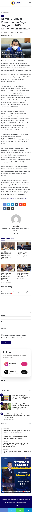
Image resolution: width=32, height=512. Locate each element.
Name (3, 315)
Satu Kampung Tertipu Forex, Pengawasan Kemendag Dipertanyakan (6, 276)
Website (3, 328)
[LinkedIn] (12, 204)
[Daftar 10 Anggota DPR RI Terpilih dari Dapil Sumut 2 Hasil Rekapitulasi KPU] (6, 398)
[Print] (12, 208)
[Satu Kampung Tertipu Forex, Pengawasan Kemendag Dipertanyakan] (8, 268)
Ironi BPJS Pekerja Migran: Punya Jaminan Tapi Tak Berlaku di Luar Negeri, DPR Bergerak (17, 415)
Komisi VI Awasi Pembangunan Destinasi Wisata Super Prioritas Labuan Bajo (7, 255)
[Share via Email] (8, 208)
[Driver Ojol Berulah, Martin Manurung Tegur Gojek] (24, 268)
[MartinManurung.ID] (16, 3)
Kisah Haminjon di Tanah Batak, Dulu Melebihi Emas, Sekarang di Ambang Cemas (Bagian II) (21, 406)
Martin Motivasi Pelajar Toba (22, 253)
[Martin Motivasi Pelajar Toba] (24, 246)
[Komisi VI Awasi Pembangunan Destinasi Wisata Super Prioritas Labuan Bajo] (8, 246)
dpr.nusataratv (11, 198)
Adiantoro (25, 198)
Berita (8, 12)
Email (3, 322)
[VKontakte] (4, 208)
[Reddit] (24, 204)
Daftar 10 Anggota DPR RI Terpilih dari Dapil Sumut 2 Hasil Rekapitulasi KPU (21, 397)
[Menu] (30, 3)
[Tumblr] (16, 204)
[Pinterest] (20, 204)
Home (4, 12)
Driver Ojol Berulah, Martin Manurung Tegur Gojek (23, 274)
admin (5, 32)
